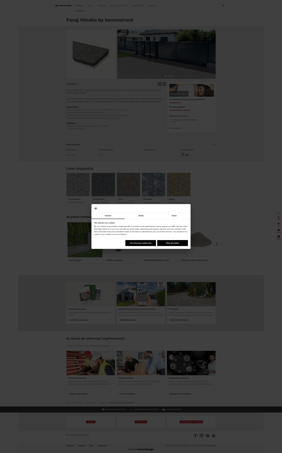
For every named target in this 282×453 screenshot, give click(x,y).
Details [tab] (141, 216)
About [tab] (174, 216)
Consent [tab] (108, 216)
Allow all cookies (172, 243)
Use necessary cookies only (140, 243)
